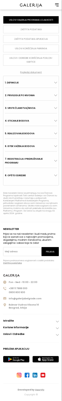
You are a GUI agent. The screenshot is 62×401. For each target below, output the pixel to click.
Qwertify (39, 389)
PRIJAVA (50, 251)
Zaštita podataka (12, 263)
